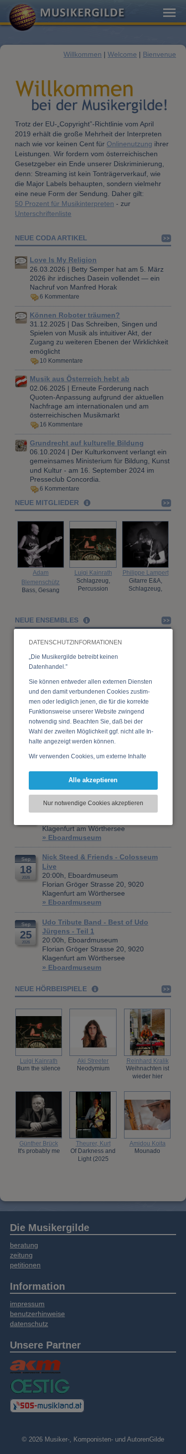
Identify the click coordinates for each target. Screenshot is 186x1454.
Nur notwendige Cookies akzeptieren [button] (93, 803)
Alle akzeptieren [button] (93, 780)
